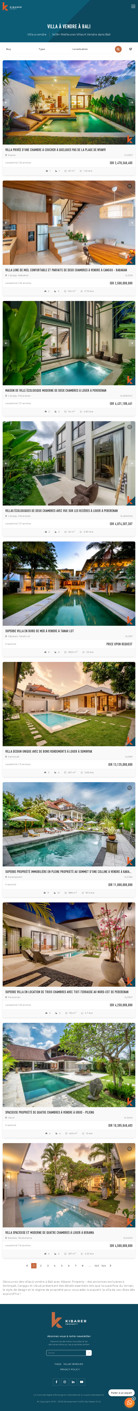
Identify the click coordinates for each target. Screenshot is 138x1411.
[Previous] (27, 1265)
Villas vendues (73, 1364)
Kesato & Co (95, 1401)
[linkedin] (73, 1381)
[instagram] (64, 1381)
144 (103, 1265)
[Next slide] (132, 102)
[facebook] (56, 1381)
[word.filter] (130, 49)
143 (96, 1265)
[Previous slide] (6, 102)
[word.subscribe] (89, 1353)
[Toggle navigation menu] (133, 6)
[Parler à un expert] (130, 1403)
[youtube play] (81, 1381)
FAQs (58, 1364)
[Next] (110, 1265)
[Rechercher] (118, 49)
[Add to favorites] (129, 66)
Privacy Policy (70, 1369)
